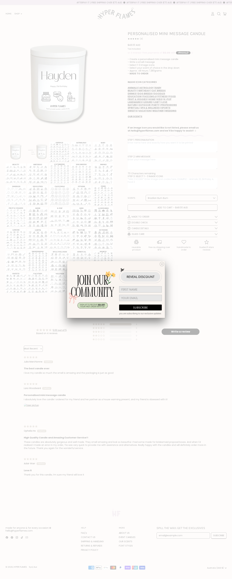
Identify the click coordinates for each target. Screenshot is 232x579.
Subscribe (140, 307)
